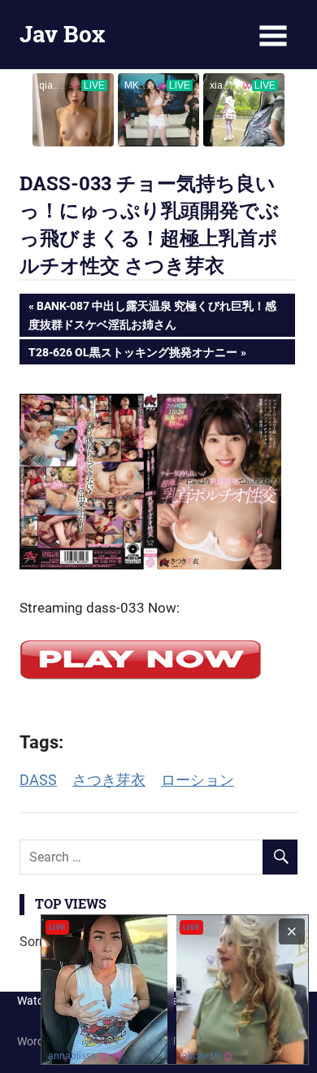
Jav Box (62, 34)
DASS (38, 779)
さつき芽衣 (108, 779)
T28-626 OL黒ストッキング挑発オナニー (132, 354)
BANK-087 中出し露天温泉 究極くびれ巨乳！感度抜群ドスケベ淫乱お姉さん (152, 314)
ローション (197, 779)
